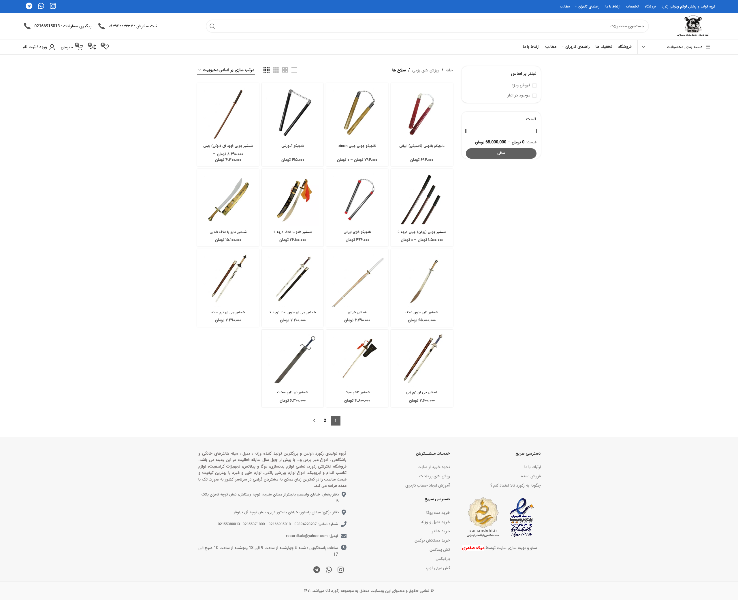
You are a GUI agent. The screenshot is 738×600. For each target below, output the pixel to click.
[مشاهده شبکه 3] (276, 70)
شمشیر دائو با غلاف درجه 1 (292, 232)
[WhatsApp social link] (329, 570)
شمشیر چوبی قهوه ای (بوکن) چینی (228, 146)
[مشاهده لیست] (294, 70)
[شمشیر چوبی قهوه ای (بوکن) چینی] (228, 114)
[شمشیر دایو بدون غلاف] (421, 280)
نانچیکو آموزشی (292, 146)
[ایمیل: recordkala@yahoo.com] (344, 536)
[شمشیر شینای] (357, 280)
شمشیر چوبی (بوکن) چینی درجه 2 (422, 232)
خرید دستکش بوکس (432, 540)
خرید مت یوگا (438, 513)
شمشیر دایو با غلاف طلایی (228, 232)
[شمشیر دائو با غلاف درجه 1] (292, 199)
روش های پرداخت (434, 476)
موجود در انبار (519, 95)
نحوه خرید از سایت (433, 467)
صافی (501, 153)
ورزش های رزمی (425, 70)
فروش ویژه (520, 85)
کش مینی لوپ (438, 568)
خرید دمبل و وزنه (435, 522)
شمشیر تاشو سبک (357, 392)
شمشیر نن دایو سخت (292, 392)
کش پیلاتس (440, 549)
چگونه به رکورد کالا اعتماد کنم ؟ (515, 485)
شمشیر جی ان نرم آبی (422, 392)
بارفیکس (443, 559)
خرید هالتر (441, 531)
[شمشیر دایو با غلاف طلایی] (228, 199)
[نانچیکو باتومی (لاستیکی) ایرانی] (421, 114)
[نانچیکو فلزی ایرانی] (357, 199)
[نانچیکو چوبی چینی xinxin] (357, 114)
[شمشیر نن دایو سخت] (292, 360)
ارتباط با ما (532, 467)
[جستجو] (212, 26)
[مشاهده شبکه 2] (285, 70)
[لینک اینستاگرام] (341, 570)
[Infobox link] (127, 26)
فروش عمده (531, 476)
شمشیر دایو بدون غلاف (421, 312)
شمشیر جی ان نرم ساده (228, 312)
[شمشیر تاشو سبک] (357, 360)
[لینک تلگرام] (316, 570)
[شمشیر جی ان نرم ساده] (228, 280)
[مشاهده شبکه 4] (266, 70)
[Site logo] (692, 26)
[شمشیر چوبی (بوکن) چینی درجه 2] (421, 199)
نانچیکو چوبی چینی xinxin (357, 146)
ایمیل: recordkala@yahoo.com (312, 536)
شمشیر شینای (357, 312)
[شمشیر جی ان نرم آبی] (421, 360)
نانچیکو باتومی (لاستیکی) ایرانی (422, 146)
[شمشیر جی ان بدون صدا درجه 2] (292, 280)
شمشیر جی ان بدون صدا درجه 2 (293, 312)
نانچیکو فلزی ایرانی (357, 232)
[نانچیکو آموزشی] (292, 114)
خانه (449, 70)
